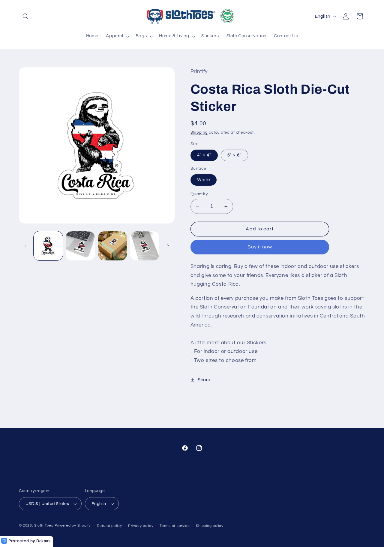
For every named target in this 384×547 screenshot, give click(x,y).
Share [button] (204, 380)
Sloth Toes (43, 525)
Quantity (199, 194)
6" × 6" (234, 155)
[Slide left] (25, 245)
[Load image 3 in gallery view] (80, 245)
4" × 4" (204, 155)
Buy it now (260, 247)
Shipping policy (209, 525)
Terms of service (175, 525)
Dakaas (43, 540)
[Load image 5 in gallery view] (144, 245)
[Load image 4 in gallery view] (112, 245)
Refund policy (109, 525)
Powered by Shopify (73, 525)
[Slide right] (168, 245)
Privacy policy (140, 525)
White (203, 180)
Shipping (199, 133)
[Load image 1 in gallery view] (48, 245)
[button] (26, 16)
